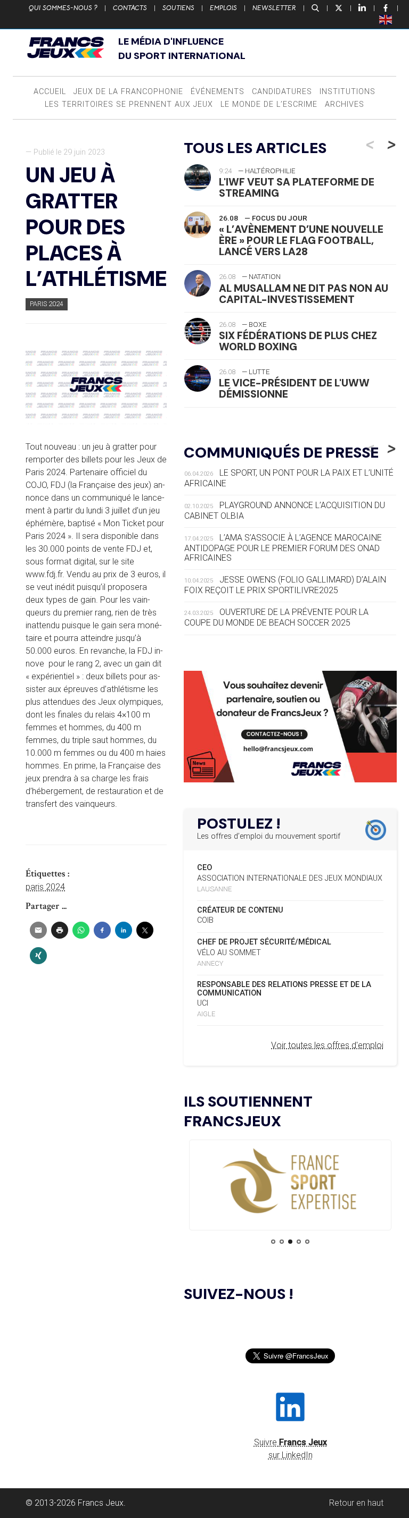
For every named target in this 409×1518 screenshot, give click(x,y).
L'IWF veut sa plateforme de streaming (296, 187)
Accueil (50, 91)
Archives (344, 104)
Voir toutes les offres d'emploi (327, 1045)
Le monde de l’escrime (268, 104)
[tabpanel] (290, 1182)
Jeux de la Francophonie (128, 91)
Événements (217, 91)
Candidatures (282, 91)
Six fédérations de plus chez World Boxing (298, 341)
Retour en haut (356, 1503)
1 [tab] (273, 1241)
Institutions (347, 91)
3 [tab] (290, 1241)
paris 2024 (45, 887)
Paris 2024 (46, 304)
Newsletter (274, 8)
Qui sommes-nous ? (63, 8)
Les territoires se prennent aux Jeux (129, 104)
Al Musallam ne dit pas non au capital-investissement (303, 294)
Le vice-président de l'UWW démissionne (294, 388)
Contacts (130, 8)
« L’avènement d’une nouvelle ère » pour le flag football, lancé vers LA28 (301, 240)
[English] (386, 19)
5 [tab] (307, 1241)
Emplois (223, 8)
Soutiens (178, 8)
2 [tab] (282, 1241)
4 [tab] (299, 1241)
